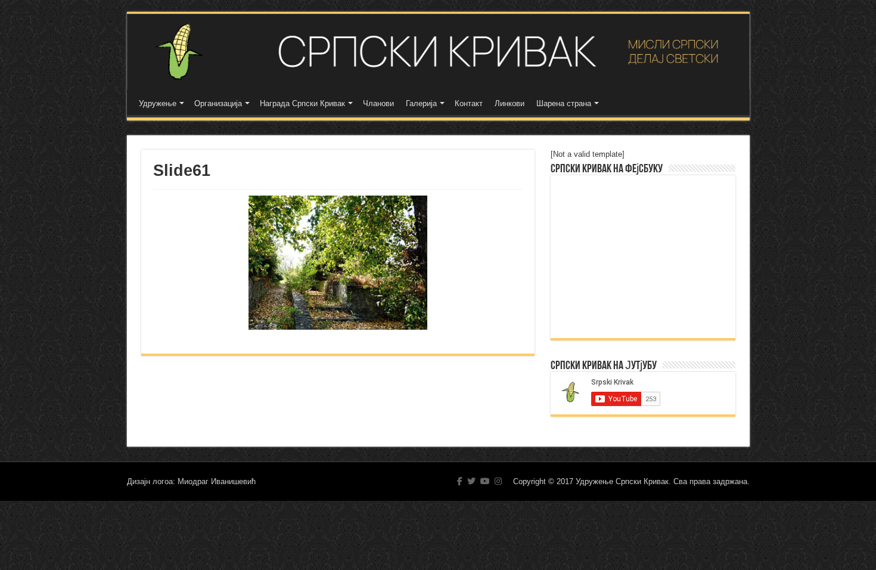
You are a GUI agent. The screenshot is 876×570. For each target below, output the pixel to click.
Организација (218, 103)
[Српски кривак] (438, 51)
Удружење (157, 103)
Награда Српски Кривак (302, 103)
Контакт (469, 103)
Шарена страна (563, 103)
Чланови (378, 103)
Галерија (421, 103)
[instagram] (498, 481)
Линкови (509, 103)
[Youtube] (485, 481)
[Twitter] (471, 481)
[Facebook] (460, 481)
